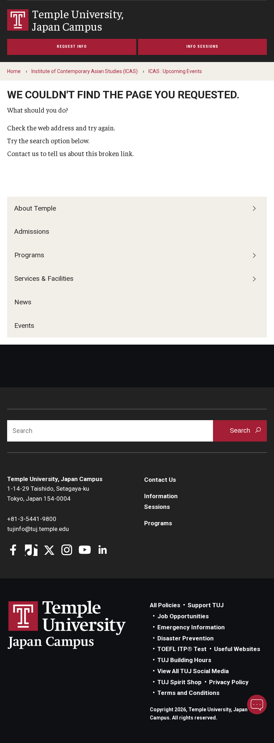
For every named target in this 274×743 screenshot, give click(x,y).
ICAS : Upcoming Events (175, 71)
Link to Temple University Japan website (78, 625)
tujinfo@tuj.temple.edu (38, 528)
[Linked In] (102, 551)
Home (14, 71)
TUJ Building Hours (184, 660)
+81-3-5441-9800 (31, 518)
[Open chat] (257, 704)
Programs (29, 255)
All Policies (165, 605)
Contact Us (160, 479)
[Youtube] (84, 551)
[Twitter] (49, 551)
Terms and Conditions (188, 692)
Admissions (31, 231)
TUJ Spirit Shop (179, 682)
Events (24, 325)
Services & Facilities (43, 278)
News (22, 302)
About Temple (35, 208)
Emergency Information (191, 627)
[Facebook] (13, 551)
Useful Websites (237, 648)
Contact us (23, 153)
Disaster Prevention (185, 638)
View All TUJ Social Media (193, 671)
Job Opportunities (183, 616)
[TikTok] (31, 551)
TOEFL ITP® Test (182, 648)
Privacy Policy (229, 682)
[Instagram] (67, 551)
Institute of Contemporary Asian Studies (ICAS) (84, 71)
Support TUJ (206, 605)
